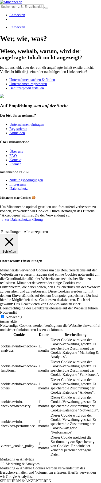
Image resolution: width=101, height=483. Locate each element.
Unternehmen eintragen (26, 124)
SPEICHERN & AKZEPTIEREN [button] (25, 481)
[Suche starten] (46, 7)
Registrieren (18, 129)
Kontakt (15, 160)
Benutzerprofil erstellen (26, 88)
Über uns (16, 151)
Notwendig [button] (8, 312)
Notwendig (14, 317)
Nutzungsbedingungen (26, 180)
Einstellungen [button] (11, 232)
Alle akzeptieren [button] (36, 232)
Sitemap (15, 164)
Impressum (17, 184)
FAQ (13, 156)
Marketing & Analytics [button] (17, 459)
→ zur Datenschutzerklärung (21, 219)
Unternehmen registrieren (28, 84)
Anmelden (17, 133)
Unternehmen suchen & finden (32, 80)
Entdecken (17, 15)
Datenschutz (18, 188)
